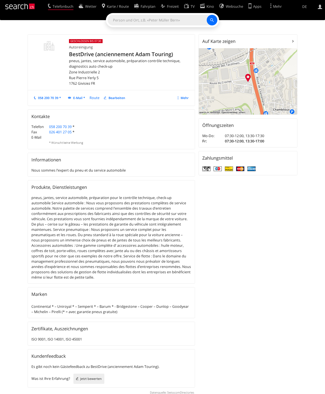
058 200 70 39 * (49, 98)
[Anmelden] (320, 6)
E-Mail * (79, 98)
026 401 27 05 (60, 132)
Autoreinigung (81, 47)
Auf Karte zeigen (218, 41)
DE (304, 6)
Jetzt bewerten (91, 379)
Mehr (185, 98)
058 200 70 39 (60, 126)
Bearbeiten (117, 98)
